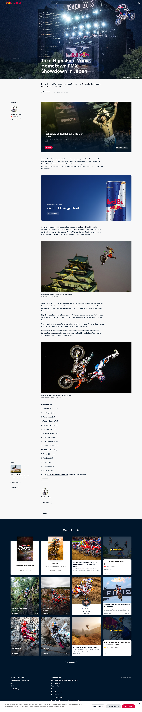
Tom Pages (89, 159)
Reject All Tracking (113, 706)
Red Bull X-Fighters (52, 161)
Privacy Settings (98, 706)
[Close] (139, 703)
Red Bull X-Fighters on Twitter (57, 474)
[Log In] (139, 3)
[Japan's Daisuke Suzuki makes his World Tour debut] (86, 266)
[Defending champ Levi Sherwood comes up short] (86, 367)
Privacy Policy (52, 704)
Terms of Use (64, 704)
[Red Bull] (13, 3)
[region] (71, 706)
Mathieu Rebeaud (122, 147)
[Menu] (3, 2)
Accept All (128, 706)
